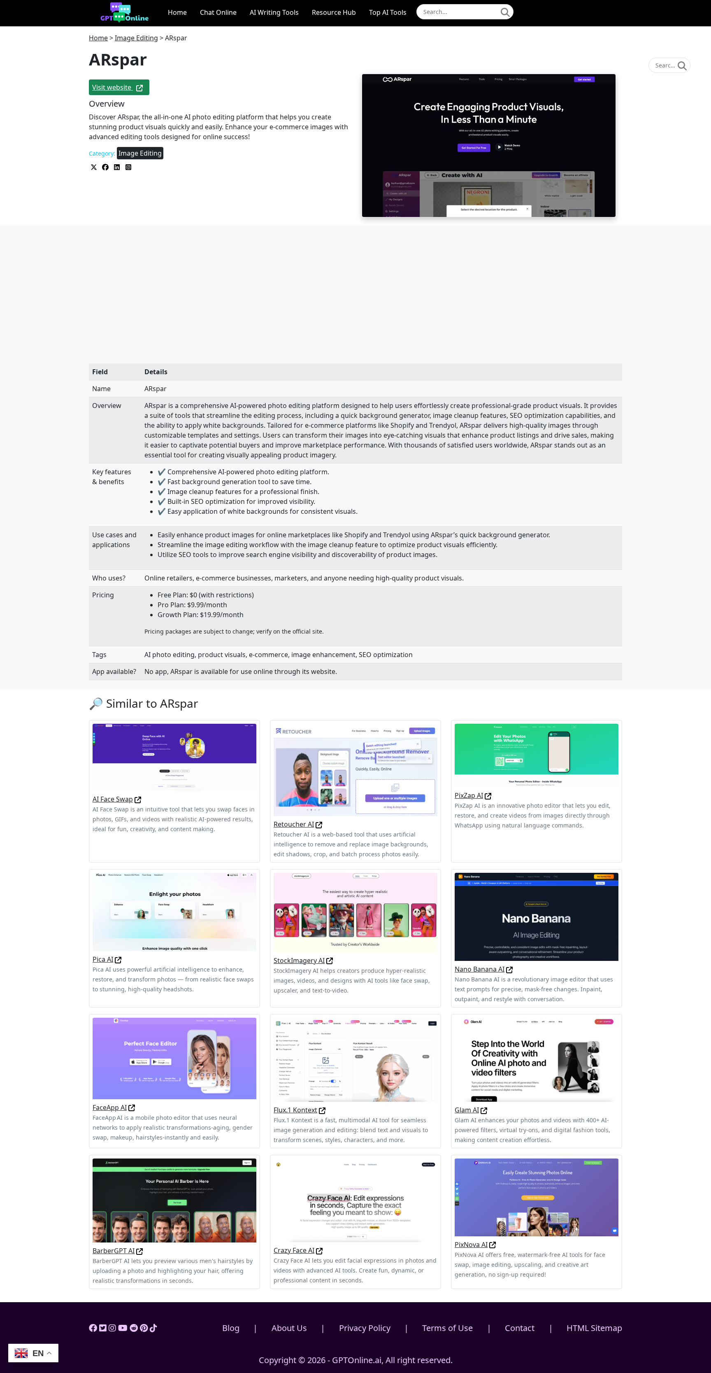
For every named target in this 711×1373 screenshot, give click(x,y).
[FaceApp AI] (174, 1057)
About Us (289, 1327)
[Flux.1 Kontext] (355, 1058)
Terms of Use (447, 1327)
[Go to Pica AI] (118, 959)
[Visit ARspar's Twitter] (95, 166)
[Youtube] (123, 1327)
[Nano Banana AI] (536, 916)
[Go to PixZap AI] (488, 795)
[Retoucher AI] (355, 769)
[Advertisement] (355, 302)
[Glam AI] (536, 1058)
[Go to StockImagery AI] (329, 960)
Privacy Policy (364, 1327)
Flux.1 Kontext (295, 1109)
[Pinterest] (144, 1327)
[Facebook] (93, 1327)
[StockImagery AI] (355, 911)
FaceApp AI (110, 1107)
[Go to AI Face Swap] (138, 799)
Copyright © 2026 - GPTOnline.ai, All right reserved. (356, 1360)
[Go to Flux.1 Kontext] (322, 1109)
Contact (519, 1327)
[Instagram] (112, 1327)
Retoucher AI (294, 824)
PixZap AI (469, 795)
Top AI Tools (388, 12)
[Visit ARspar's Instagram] (128, 166)
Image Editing (136, 37)
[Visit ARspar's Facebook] (106, 166)
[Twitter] (103, 1327)
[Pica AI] (174, 911)
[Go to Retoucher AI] (319, 824)
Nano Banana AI (479, 969)
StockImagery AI (299, 960)
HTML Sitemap (594, 1327)
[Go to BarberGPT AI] (139, 1250)
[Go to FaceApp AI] (131, 1107)
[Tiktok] (153, 1327)
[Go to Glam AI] (484, 1109)
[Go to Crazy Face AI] (319, 1250)
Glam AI (467, 1109)
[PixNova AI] (536, 1196)
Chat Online (218, 12)
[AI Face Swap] (174, 756)
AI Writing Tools (274, 12)
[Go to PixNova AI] (492, 1244)
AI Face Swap (113, 799)
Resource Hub (334, 12)
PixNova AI (471, 1244)
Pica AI (103, 959)
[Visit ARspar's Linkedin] (118, 166)
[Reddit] (134, 1327)
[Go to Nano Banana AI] (509, 969)
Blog (230, 1327)
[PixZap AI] (536, 754)
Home (177, 12)
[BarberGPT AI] (174, 1200)
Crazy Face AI (294, 1250)
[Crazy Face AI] (355, 1199)
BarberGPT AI (114, 1250)
